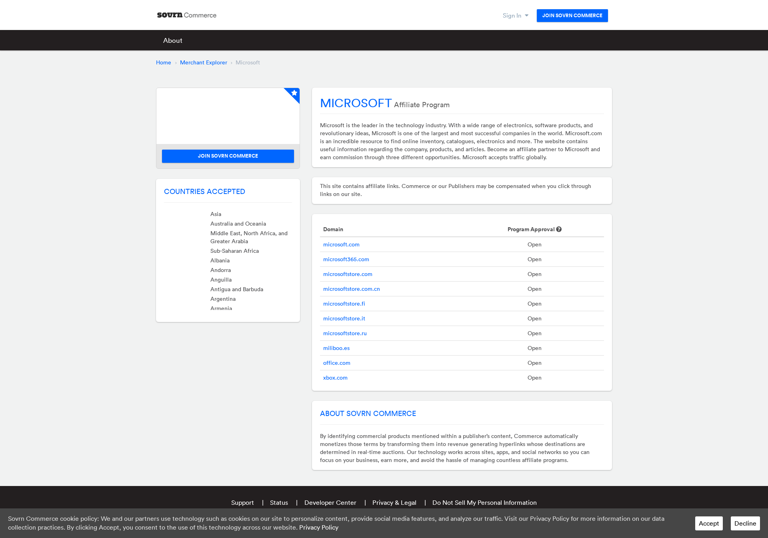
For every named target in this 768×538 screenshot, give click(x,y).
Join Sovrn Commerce (572, 15)
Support (242, 502)
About (172, 40)
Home (163, 62)
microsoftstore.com (347, 274)
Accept (709, 523)
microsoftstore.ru (345, 333)
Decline (745, 523)
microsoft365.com (346, 259)
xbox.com (335, 377)
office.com (336, 362)
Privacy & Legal (394, 502)
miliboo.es (336, 348)
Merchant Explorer (203, 62)
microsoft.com (341, 244)
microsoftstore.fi (344, 303)
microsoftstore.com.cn (351, 288)
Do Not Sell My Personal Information (484, 502)
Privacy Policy (318, 527)
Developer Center (330, 502)
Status (279, 502)
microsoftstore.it (344, 318)
